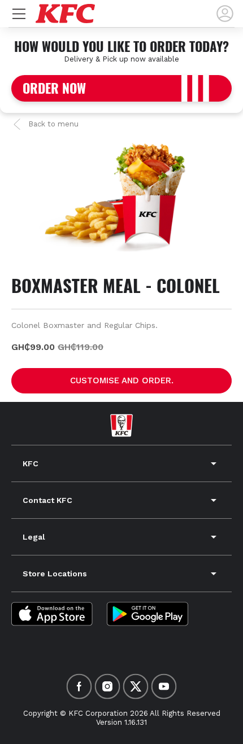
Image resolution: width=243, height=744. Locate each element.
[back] (225, 13)
